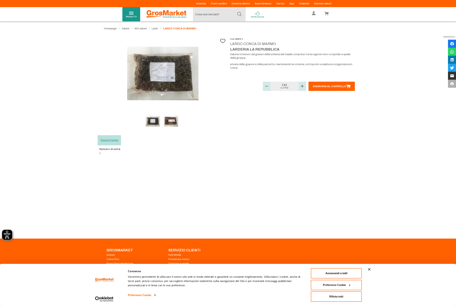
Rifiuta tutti (336, 296)
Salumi (125, 28)
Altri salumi (140, 28)
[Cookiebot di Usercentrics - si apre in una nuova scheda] (104, 299)
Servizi (280, 3)
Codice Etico (113, 259)
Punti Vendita (174, 255)
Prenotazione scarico (178, 259)
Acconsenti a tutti (336, 273)
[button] (266, 86)
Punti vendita (219, 3)
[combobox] (218, 14)
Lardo (155, 28)
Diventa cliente (241, 3)
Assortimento (263, 3)
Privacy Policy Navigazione (120, 263)
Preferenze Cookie (139, 295)
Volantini (304, 3)
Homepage (110, 28)
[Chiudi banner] (369, 269)
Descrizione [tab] (109, 140)
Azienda (201, 3)
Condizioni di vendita (178, 263)
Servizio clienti (322, 3)
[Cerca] (239, 14)
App (292, 3)
